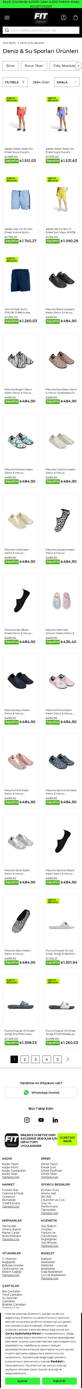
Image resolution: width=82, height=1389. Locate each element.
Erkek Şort (48, 1167)
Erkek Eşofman (51, 1170)
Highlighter (49, 1239)
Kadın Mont (10, 1167)
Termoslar (9, 1226)
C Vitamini (9, 1258)
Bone (10, 66)
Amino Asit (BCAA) (48, 1195)
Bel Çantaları (11, 1291)
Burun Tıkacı (34, 66)
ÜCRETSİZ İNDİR (67, 1139)
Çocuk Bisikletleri (53, 1275)
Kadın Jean (10, 1173)
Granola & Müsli (12, 1193)
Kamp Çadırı (11, 1232)
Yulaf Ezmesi (11, 1203)
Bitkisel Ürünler (13, 1265)
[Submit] (5, 30)
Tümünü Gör (10, 1177)
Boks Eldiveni (11, 1236)
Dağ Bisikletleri (52, 1271)
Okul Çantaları (12, 1294)
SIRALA (62, 82)
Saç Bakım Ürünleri (48, 1227)
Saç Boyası (49, 1242)
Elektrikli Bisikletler (48, 1267)
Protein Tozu (50, 1190)
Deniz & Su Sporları (32, 42)
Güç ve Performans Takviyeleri (49, 1206)
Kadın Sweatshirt (14, 1170)
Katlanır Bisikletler (48, 1260)
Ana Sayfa (9, 42)
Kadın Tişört (10, 1164)
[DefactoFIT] (41, 17)
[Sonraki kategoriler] (78, 65)
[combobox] (41, 30)
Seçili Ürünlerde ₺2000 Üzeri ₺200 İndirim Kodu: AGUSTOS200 (41, 4)
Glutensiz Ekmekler (9, 1198)
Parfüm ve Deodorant (49, 1234)
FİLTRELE (12, 82)
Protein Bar (10, 1190)
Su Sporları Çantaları (10, 1299)
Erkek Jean (49, 1173)
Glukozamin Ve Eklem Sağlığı (12, 1270)
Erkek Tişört (49, 1164)
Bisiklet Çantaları (14, 1304)
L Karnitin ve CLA (53, 1200)
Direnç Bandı (11, 1229)
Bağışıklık (9, 1262)
